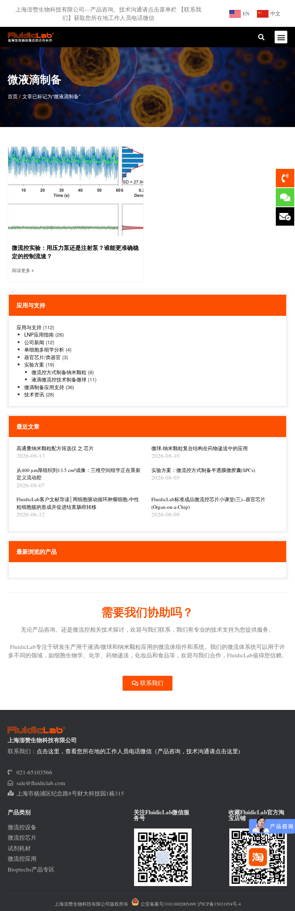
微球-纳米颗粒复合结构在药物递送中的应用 (199, 448)
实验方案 (34, 364)
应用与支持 (29, 327)
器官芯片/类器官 (42, 357)
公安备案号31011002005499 (167, 904)
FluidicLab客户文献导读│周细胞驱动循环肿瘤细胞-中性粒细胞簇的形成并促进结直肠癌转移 (78, 503)
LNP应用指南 (39, 334)
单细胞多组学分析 (44, 349)
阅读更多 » (23, 270)
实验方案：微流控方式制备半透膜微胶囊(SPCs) (203, 470)
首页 (13, 96)
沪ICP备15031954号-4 (219, 904)
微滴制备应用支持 (44, 387)
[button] (281, 37)
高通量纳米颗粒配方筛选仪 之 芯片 (55, 448)
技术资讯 (34, 394)
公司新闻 (34, 342)
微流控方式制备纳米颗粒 (58, 372)
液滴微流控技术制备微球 (58, 379)
